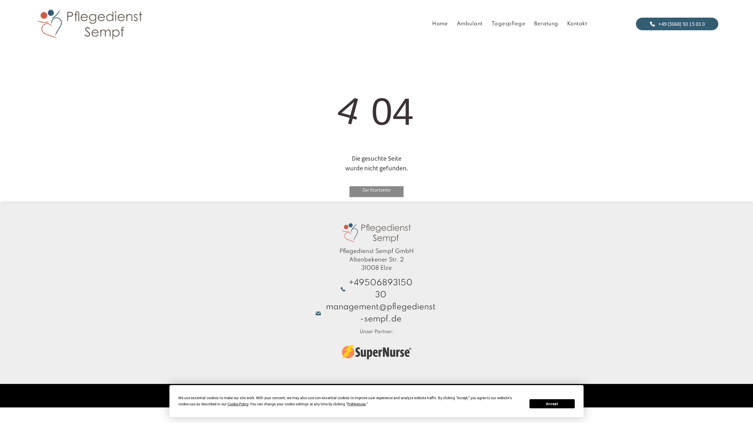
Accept (552, 404)
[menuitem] (440, 24)
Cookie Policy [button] (237, 404)
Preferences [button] (356, 404)
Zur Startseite (376, 190)
